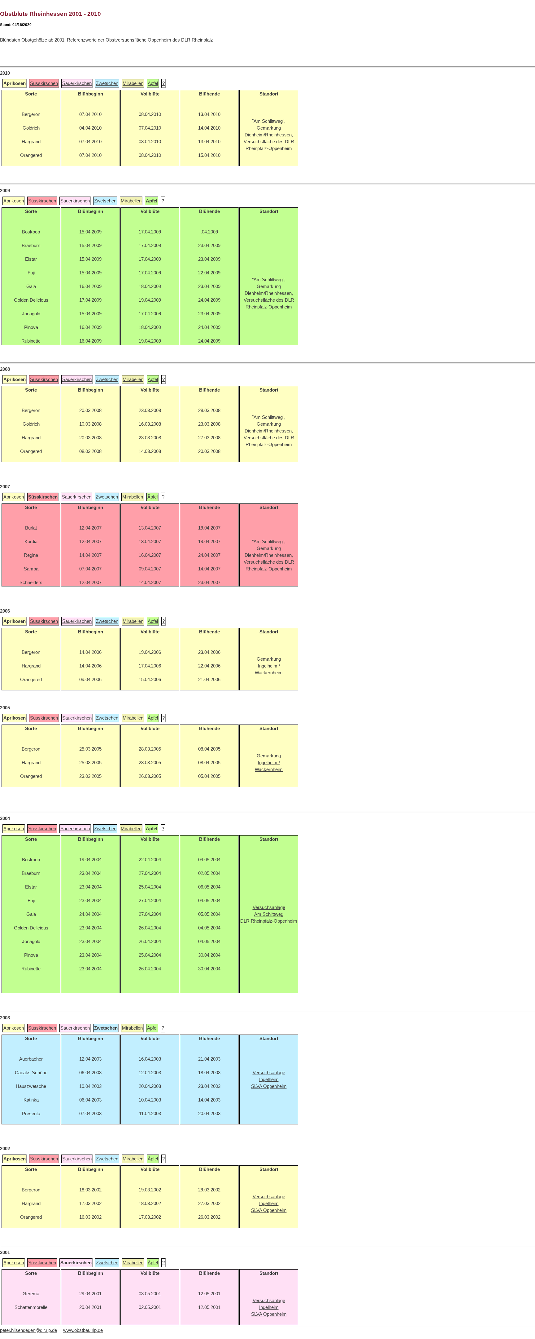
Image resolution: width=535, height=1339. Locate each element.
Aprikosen (13, 200)
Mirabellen (133, 83)
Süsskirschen (44, 83)
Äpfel (153, 83)
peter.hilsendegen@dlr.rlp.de (28, 1330)
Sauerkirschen (77, 83)
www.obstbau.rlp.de (83, 1330)
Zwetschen (107, 83)
